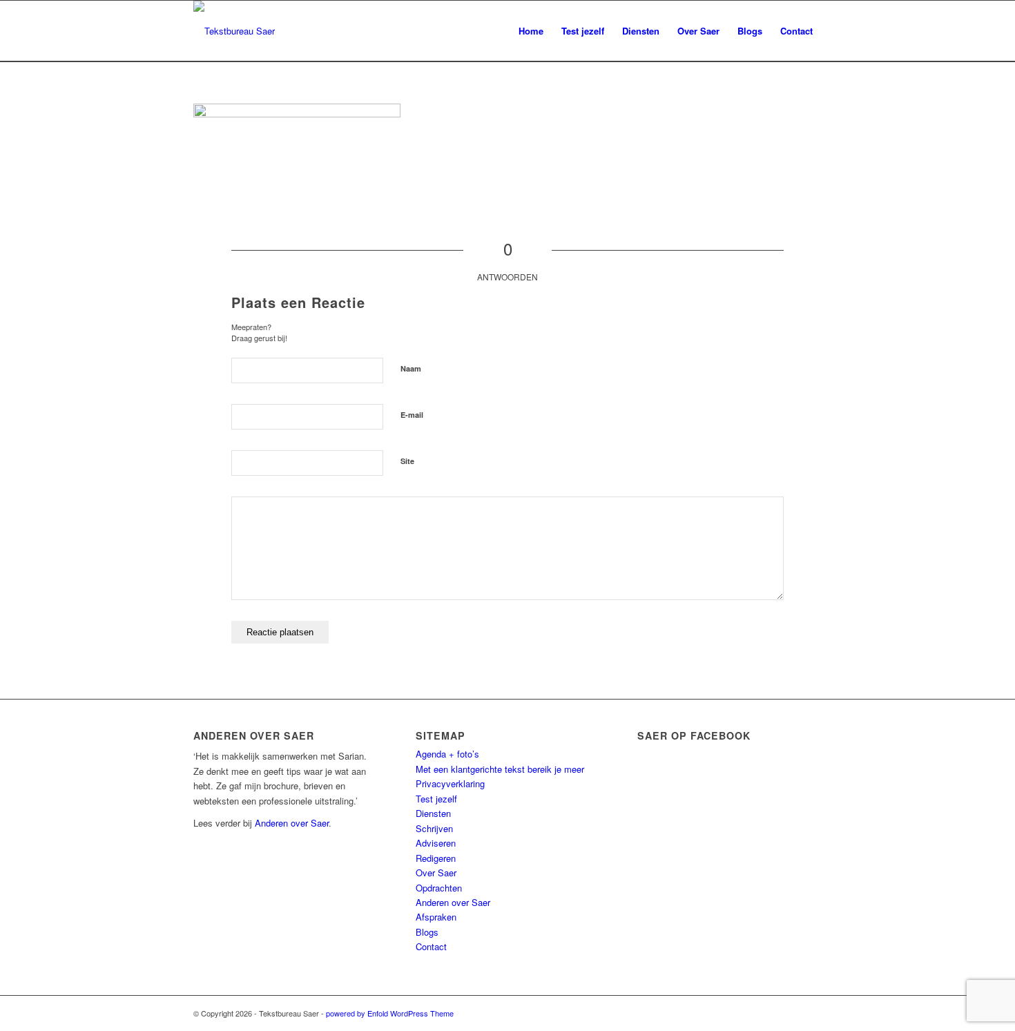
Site (407, 461)
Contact (431, 946)
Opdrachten (439, 887)
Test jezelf (436, 798)
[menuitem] (531, 31)
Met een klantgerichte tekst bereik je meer (500, 768)
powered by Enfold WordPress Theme (390, 1013)
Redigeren (436, 858)
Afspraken (436, 916)
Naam (410, 368)
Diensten (433, 813)
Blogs (427, 931)
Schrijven (434, 828)
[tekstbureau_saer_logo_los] (234, 31)
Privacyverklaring (450, 783)
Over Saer (436, 872)
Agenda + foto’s (447, 753)
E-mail (411, 414)
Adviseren (436, 842)
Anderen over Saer (292, 822)
